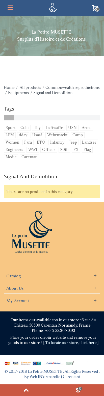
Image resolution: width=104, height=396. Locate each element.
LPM (10, 135)
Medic (11, 156)
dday (23, 135)
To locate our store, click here (71, 342)
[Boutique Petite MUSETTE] (52, 7)
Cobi (24, 127)
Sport (10, 127)
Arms (86, 127)
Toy (37, 127)
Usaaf (37, 135)
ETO (41, 142)
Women (12, 142)
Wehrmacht (57, 135)
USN (72, 127)
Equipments (18, 92)
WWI (32, 149)
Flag (87, 149)
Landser (89, 142)
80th (64, 149)
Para (28, 142)
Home (9, 87)
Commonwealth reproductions (72, 87)
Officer (48, 149)
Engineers (14, 149)
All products (30, 87)
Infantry (57, 142)
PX (76, 149)
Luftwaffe (54, 127)
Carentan (29, 156)
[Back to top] (26, 390)
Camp (77, 135)
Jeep (73, 142)
